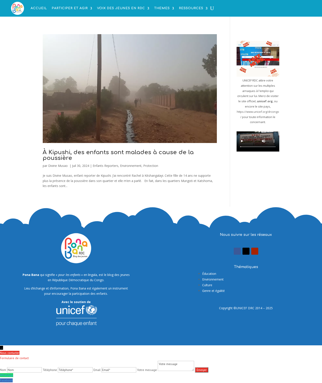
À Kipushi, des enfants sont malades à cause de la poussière (118, 155)
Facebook (6, 380)
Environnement (131, 166)
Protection (150, 166)
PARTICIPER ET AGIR (70, 8)
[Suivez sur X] (245, 251)
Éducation (209, 274)
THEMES (162, 8)
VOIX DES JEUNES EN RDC (121, 8)
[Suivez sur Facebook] (237, 251)
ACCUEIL (39, 8)
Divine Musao (58, 166)
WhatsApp (6, 375)
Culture (207, 285)
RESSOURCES (191, 8)
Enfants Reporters (105, 166)
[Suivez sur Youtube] (254, 251)
